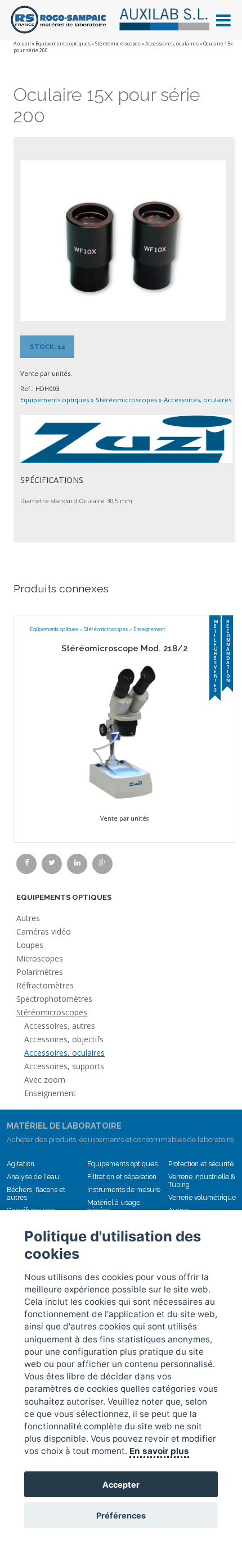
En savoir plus (159, 1451)
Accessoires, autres (59, 1025)
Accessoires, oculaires (172, 43)
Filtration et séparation (121, 1177)
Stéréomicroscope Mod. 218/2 (124, 648)
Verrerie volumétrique (202, 1198)
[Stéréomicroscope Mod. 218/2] (124, 732)
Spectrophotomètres (54, 998)
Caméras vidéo (43, 931)
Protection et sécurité (201, 1164)
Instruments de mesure (123, 1190)
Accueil (22, 43)
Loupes (29, 945)
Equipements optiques (63, 43)
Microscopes (39, 958)
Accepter (121, 1484)
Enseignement (149, 629)
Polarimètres (39, 972)
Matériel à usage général (113, 1206)
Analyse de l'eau (33, 1177)
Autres (28, 918)
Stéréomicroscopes (118, 43)
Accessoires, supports (64, 1066)
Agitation (20, 1164)
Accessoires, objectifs (64, 1039)
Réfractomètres (45, 985)
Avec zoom (44, 1079)
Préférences (121, 1515)
